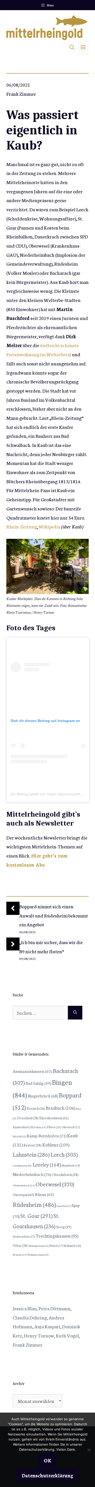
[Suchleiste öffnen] (72, 47)
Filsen (54, 1127)
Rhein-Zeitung (21, 526)
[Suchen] (75, 1013)
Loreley (46, 1164)
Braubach (60, 1107)
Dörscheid (28, 1118)
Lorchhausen (22, 1165)
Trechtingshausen (57, 1236)
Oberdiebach (65, 1174)
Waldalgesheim (38, 1246)
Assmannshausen (32, 1071)
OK (47, 1460)
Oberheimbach (24, 1185)
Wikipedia (49, 526)
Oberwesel (54, 1184)
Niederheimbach (32, 1174)
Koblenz (55, 1144)
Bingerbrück (43, 1095)
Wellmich (72, 1245)
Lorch (64, 1154)
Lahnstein (31, 1154)
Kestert (33, 1144)
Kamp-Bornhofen (46, 1135)
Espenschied (23, 1127)
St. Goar (36, 1215)
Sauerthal (64, 1206)
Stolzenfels (24, 1236)
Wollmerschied (38, 1254)
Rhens (44, 1194)
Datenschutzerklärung (47, 1475)
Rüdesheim (34, 1204)
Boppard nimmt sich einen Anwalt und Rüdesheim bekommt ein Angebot (53, 915)
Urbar (20, 1245)
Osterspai (23, 1194)
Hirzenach (71, 1127)
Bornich (36, 1108)
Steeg (63, 1226)
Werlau (20, 1254)
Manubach (71, 1165)
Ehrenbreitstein (54, 1118)
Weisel (56, 1245)
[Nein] (88, 1449)
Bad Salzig (38, 1083)
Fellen (40, 1127)
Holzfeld (19, 1136)
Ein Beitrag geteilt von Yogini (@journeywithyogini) (51, 794)
